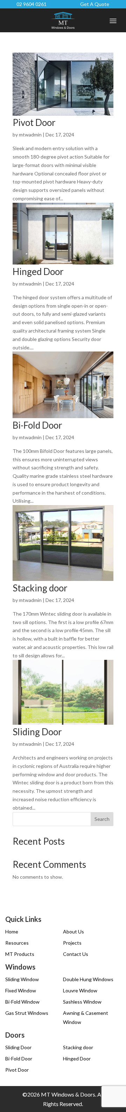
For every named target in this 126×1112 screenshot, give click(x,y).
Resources (17, 943)
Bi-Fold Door (37, 425)
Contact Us (75, 954)
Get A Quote (94, 4)
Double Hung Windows (88, 979)
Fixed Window (20, 990)
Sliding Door (37, 731)
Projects (72, 943)
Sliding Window (22, 979)
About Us (73, 932)
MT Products (19, 954)
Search (102, 819)
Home (11, 932)
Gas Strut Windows (26, 1013)
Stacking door (40, 588)
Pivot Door (34, 122)
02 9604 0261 (31, 4)
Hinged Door (38, 271)
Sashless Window (82, 1002)
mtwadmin (30, 135)
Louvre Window (80, 990)
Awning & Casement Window (85, 1017)
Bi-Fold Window (22, 1002)
